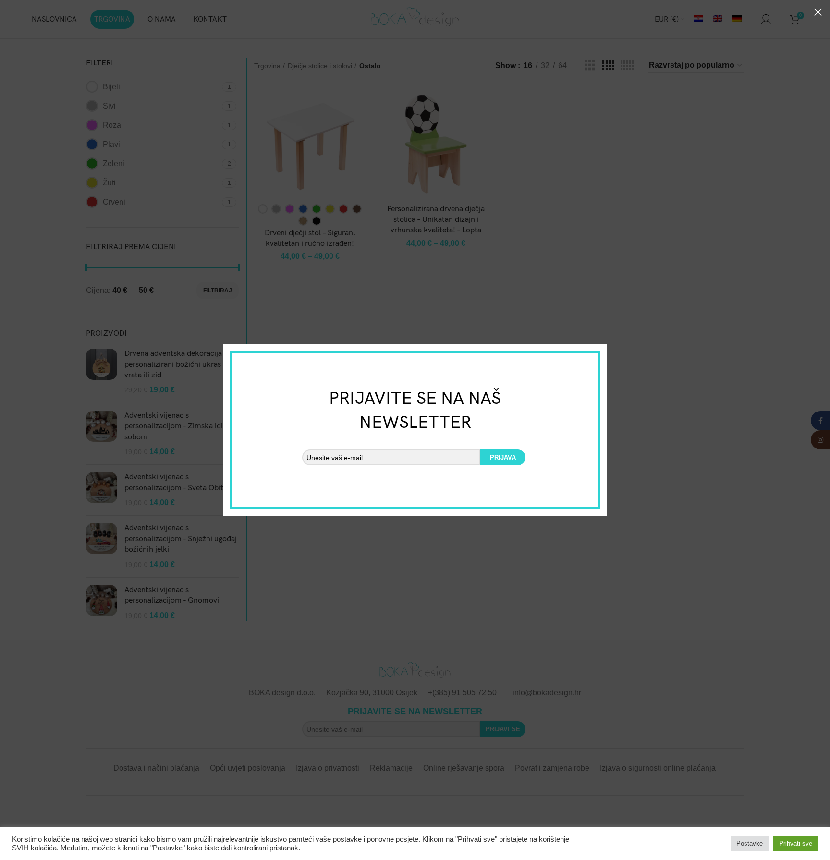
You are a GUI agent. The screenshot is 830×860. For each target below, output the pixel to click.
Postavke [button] (749, 843)
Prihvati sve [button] (795, 843)
